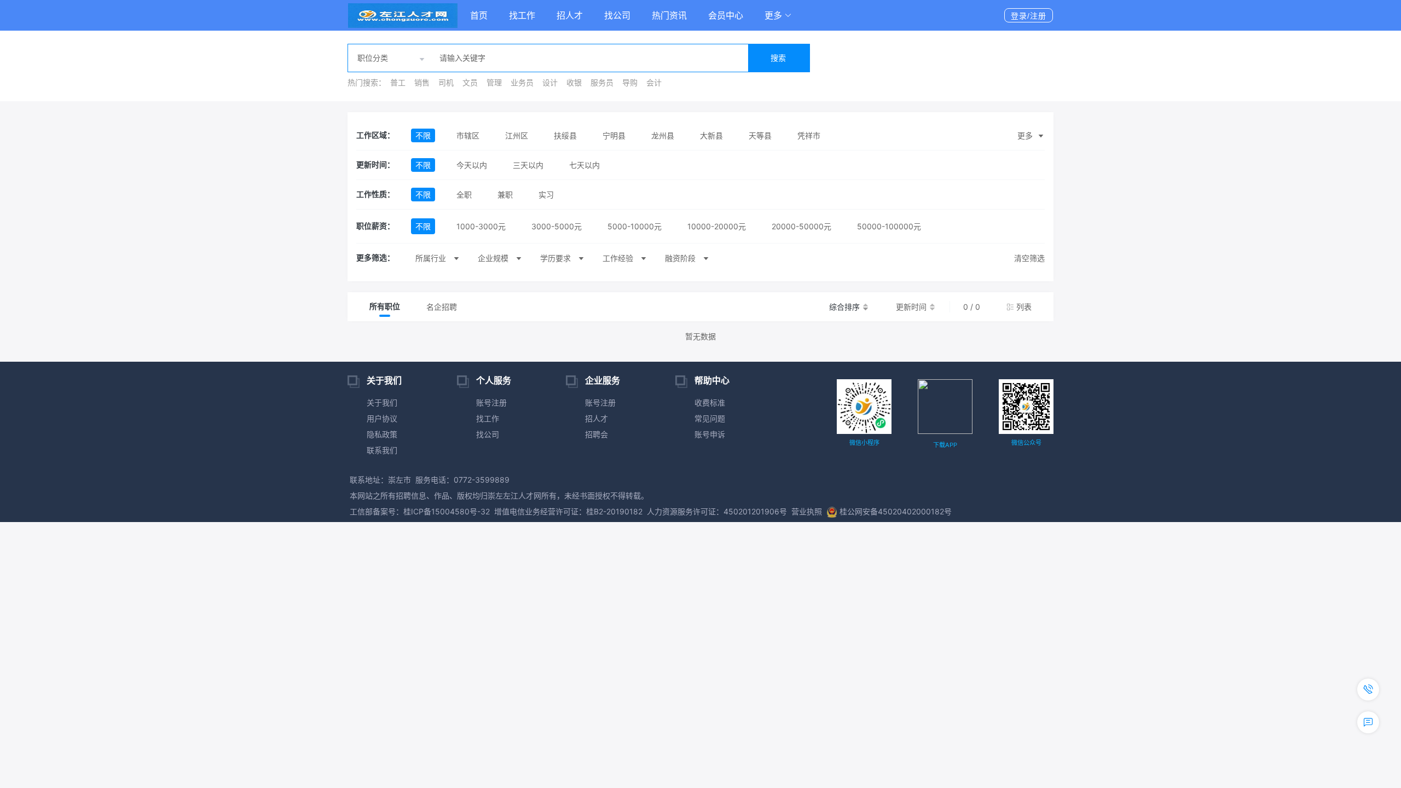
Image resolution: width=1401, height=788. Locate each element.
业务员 (522, 82)
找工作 (522, 15)
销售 (422, 82)
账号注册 (491, 402)
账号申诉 (709, 434)
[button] (778, 15)
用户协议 (382, 418)
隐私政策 (382, 434)
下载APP (945, 445)
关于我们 (382, 402)
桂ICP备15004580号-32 (446, 511)
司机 (446, 82)
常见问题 (709, 418)
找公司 (617, 15)
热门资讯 (669, 15)
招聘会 (596, 434)
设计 (550, 82)
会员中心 (725, 15)
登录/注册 (1028, 15)
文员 (470, 82)
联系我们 (382, 450)
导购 (630, 82)
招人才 (570, 15)
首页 (479, 15)
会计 (654, 82)
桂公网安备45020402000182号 (896, 511)
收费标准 (709, 402)
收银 (574, 82)
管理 (494, 82)
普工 (398, 82)
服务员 (601, 82)
